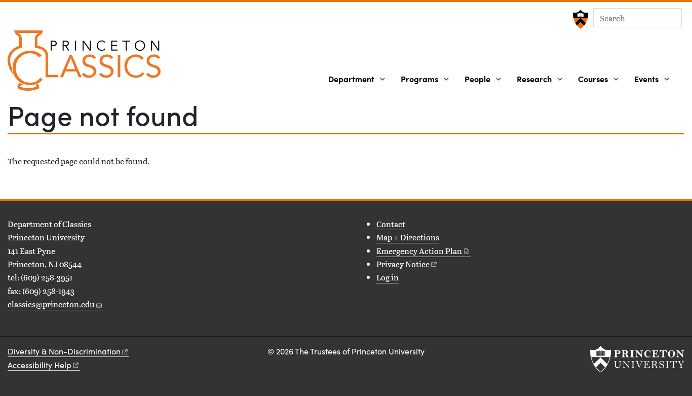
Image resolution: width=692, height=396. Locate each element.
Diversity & (64, 351)
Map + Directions (407, 237)
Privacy (403, 264)
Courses (593, 78)
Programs (419, 78)
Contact (390, 224)
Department (351, 78)
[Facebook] (14, 327)
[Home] (84, 64)
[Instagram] (29, 327)
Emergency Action (419, 251)
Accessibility (39, 364)
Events (646, 78)
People (477, 78)
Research (534, 78)
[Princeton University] (579, 19)
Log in (387, 277)
